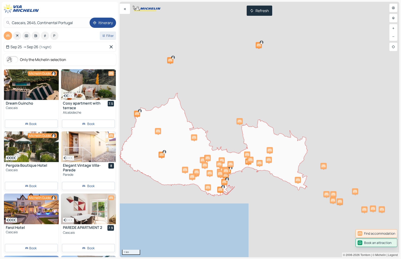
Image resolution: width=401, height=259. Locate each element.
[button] (170, 60)
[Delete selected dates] (112, 47)
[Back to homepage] (22, 9)
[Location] (393, 47)
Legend (393, 255)
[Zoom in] (393, 28)
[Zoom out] (393, 36)
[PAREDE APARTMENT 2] (88, 209)
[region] (259, 129)
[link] (376, 233)
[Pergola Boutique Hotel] (31, 146)
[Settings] (393, 18)
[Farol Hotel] (31, 209)
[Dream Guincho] (31, 84)
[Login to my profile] (393, 8)
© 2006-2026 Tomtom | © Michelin (364, 255)
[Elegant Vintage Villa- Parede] (88, 146)
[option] (8, 36)
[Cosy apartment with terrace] (88, 84)
